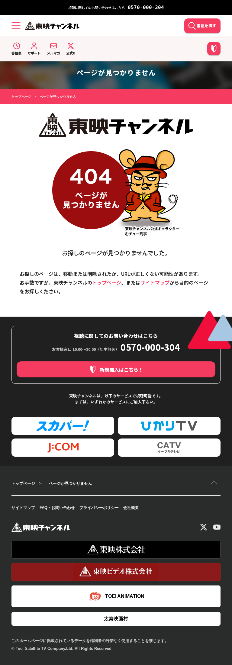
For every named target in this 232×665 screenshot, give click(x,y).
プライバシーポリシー (99, 507)
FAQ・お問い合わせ (57, 507)
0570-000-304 (146, 7)
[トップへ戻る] (214, 483)
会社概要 (131, 507)
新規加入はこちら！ (121, 369)
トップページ (21, 96)
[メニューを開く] (16, 25)
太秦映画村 (116, 618)
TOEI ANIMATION (124, 596)
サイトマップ (154, 282)
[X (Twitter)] (203, 527)
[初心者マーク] (214, 48)
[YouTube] (217, 527)
